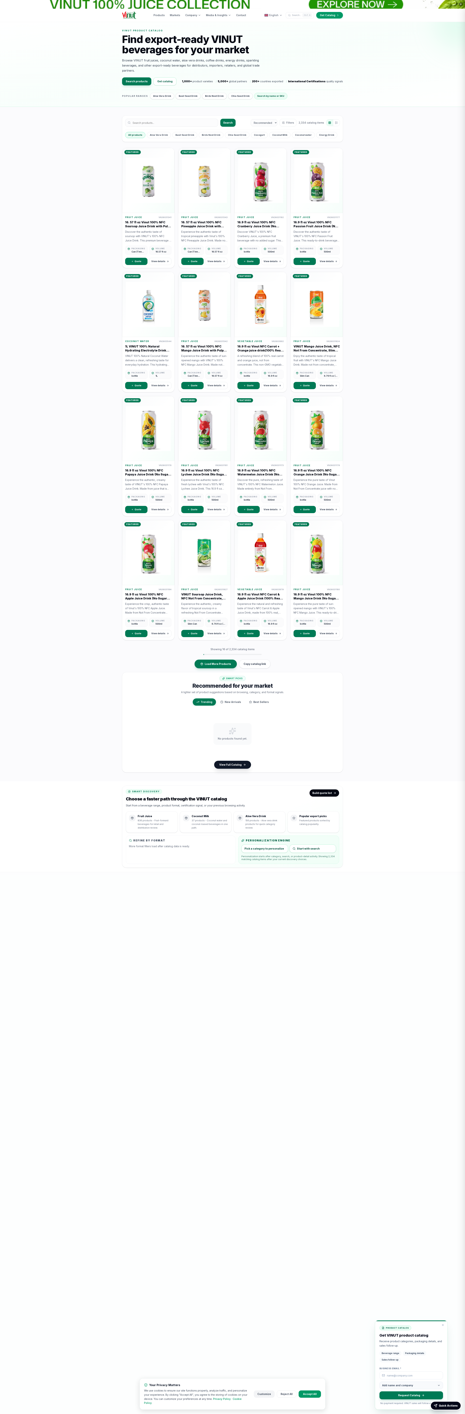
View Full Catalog (230, 764)
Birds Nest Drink (214, 96)
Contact (241, 15)
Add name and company (397, 1385)
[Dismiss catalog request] (442, 1325)
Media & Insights (216, 15)
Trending (206, 701)
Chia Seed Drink (240, 96)
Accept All (310, 1394)
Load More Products (218, 663)
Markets (175, 15)
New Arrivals (233, 701)
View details (158, 261)
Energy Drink (326, 135)
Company (191, 15)
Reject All (287, 1394)
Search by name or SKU (270, 96)
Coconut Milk (279, 135)
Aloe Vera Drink (162, 96)
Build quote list (322, 792)
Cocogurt (259, 135)
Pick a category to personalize (264, 848)
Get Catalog (327, 15)
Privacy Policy (222, 1398)
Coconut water (303, 135)
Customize (264, 1394)
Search (228, 122)
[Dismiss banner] (461, 4)
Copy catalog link (255, 663)
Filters (290, 122)
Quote (138, 261)
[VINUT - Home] (129, 15)
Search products (137, 81)
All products (135, 135)
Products (159, 15)
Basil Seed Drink (188, 96)
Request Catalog (409, 1395)
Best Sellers (261, 701)
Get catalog (165, 81)
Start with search (308, 848)
